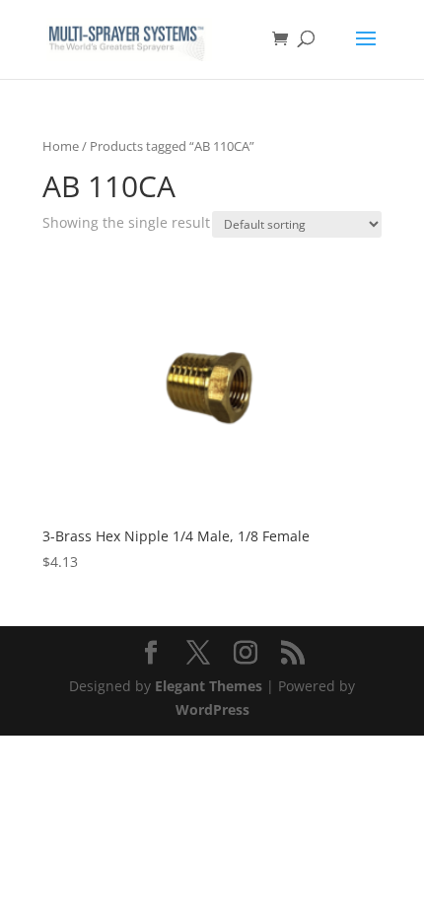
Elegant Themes (208, 685)
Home (60, 146)
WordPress (212, 709)
